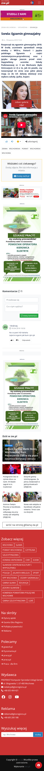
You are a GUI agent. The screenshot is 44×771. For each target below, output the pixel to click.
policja (6, 573)
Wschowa (6, 153)
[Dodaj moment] (38, 765)
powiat (25, 148)
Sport (36, 573)
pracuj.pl (8, 655)
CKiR (28, 560)
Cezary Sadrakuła (29, 577)
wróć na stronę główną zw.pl (22, 525)
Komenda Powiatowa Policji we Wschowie (19, 594)
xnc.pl (27, 766)
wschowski (35, 148)
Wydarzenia (23, 27)
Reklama (7, 630)
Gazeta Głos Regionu (13, 622)
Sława (19, 545)
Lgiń (31, 600)
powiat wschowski (12, 550)
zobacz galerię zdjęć (21, 103)
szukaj (38, 734)
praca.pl (7, 659)
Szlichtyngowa (11, 555)
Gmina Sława (9, 582)
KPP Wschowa (10, 577)
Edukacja (33, 27)
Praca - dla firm (10, 664)
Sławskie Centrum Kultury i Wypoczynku (17, 566)
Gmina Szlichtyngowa (14, 600)
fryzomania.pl (10, 651)
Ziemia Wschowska (8, 27)
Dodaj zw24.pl (22, 176)
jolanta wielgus (21, 573)
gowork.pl (8, 647)
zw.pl (20, 759)
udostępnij (32, 141)
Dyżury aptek (10, 618)
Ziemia (4, 148)
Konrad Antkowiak (12, 560)
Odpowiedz (26, 340)
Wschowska (14, 148)
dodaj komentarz (30, 316)
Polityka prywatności (13, 626)
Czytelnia (30, 550)
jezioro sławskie (11, 587)
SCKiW (36, 560)
